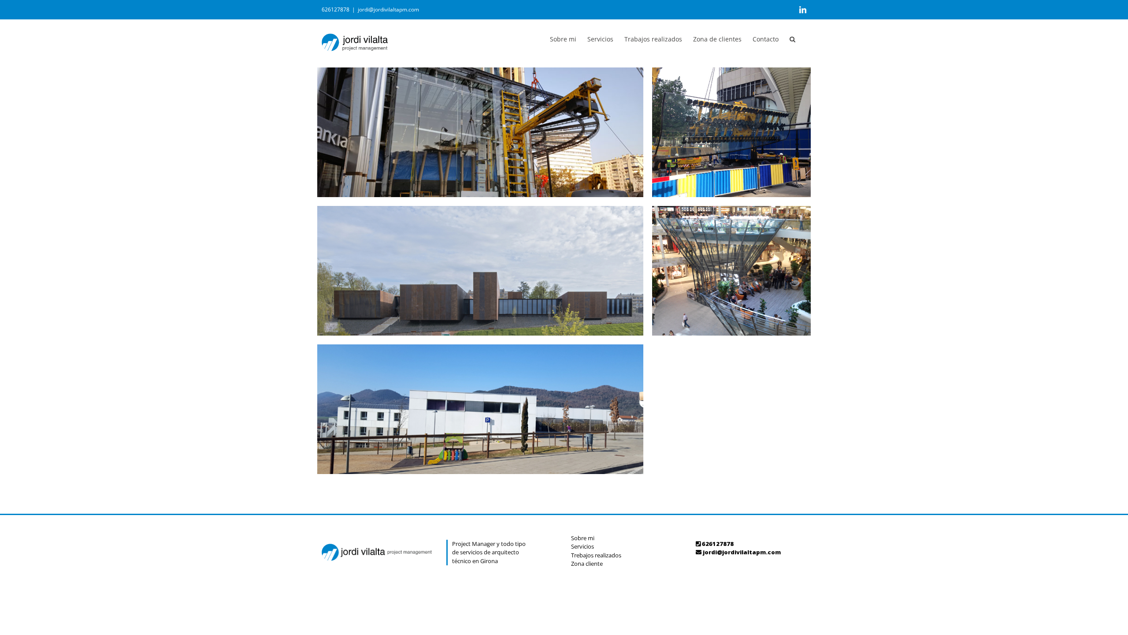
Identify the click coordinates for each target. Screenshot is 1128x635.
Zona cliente (587, 564)
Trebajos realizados (596, 555)
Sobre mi (582, 538)
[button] (792, 38)
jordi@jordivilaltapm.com (388, 9)
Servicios (582, 546)
